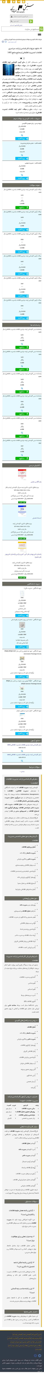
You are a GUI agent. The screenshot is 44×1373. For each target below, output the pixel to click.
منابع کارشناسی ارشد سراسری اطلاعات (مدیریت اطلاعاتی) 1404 (24, 754)
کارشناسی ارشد (27, 1334)
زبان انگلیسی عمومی (36, 482)
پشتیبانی (21, 1346)
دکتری (39, 1334)
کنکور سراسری (26, 1342)
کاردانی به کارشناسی (12, 1338)
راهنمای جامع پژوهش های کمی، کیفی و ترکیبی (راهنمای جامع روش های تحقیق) (23, 555)
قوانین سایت (38, 1349)
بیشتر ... (22, 771)
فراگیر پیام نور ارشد (36, 1338)
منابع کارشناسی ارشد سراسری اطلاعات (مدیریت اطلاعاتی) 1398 (24, 745)
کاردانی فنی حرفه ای (36, 1342)
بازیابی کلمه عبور (18, 25)
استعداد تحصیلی (36, 518)
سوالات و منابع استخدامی (35, 1346)
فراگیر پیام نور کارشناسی (25, 1338)
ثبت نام (12, 25)
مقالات (26, 1346)
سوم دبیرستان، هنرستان (16, 1342)
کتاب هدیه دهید (12, 42)
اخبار (9, 1346)
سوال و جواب (15, 1346)
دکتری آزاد (34, 1334)
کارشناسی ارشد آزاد (17, 1334)
